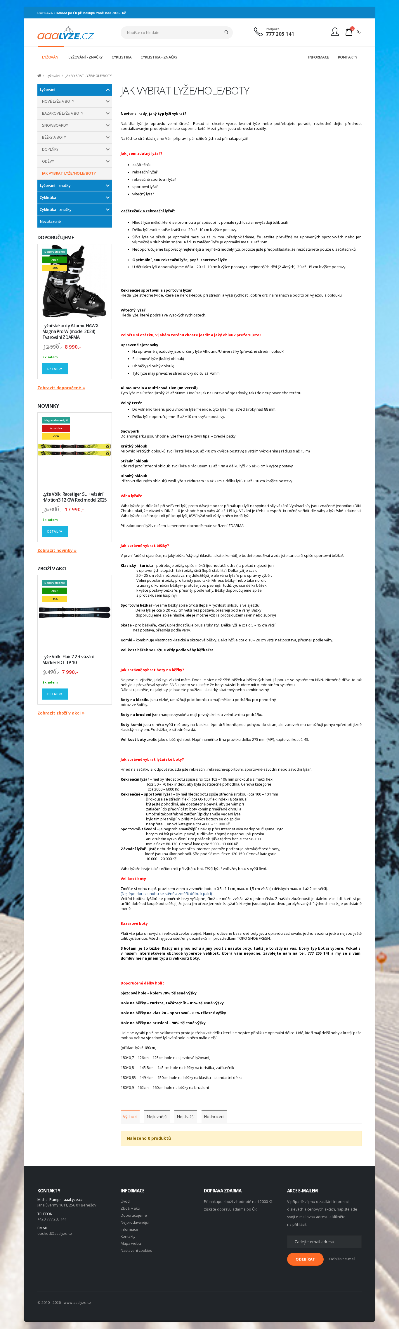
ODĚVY (48, 161)
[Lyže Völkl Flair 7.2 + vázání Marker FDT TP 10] (75, 612)
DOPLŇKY (50, 149)
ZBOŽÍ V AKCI (51, 568)
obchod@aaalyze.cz (54, 1233)
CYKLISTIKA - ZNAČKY (159, 57)
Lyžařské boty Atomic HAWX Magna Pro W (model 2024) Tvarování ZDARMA (70, 331)
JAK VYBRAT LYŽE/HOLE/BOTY (69, 173)
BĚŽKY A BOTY (54, 137)
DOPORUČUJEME (55, 237)
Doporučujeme (134, 1215)
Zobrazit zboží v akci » (60, 713)
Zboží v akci (130, 1208)
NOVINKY (48, 405)
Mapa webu (131, 1243)
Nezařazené (50, 221)
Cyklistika (48, 197)
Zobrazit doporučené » (61, 387)
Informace (129, 1229)
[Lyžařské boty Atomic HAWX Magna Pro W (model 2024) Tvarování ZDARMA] (75, 281)
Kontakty (128, 1236)
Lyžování (47, 89)
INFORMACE (318, 57)
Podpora (273, 29)
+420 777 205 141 (52, 1219)
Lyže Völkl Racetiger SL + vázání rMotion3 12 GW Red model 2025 (74, 497)
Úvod (125, 1201)
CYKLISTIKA (121, 57)
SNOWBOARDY (55, 125)
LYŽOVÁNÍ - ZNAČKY (85, 57)
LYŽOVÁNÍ (50, 57)
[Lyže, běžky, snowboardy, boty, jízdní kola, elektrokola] (65, 32)
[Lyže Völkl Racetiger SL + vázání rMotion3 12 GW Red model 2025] (75, 450)
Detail (53, 368)
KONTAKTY (348, 57)
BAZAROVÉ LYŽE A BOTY (62, 113)
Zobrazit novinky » (57, 550)
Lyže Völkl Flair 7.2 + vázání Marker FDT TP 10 (68, 660)
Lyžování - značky (55, 185)
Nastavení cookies (136, 1250)
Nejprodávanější (135, 1222)
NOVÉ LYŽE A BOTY (58, 101)
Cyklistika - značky (56, 209)
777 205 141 (280, 33)
